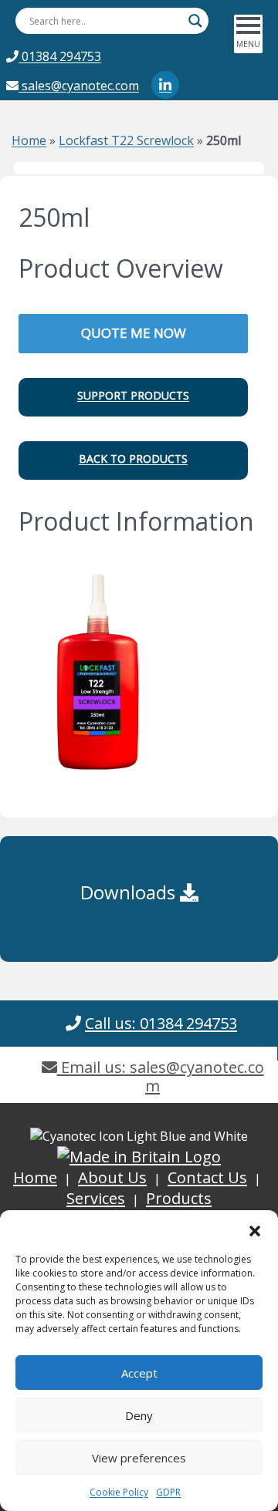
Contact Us (207, 1177)
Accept (139, 1373)
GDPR (168, 1492)
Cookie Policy (119, 1492)
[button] (255, 1229)
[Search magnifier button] (195, 21)
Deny (139, 1415)
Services (95, 1198)
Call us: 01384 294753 (161, 1023)
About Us (112, 1177)
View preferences (139, 1457)
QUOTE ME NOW (133, 333)
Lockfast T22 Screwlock (126, 140)
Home (29, 140)
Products (179, 1198)
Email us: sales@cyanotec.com (160, 1076)
